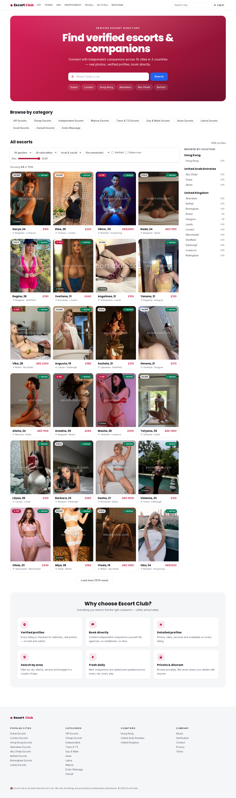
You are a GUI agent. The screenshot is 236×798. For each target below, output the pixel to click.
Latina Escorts (209, 120)
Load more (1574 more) (94, 580)
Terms (179, 751)
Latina (68, 760)
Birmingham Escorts (21, 760)
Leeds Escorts (18, 764)
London (88, 87)
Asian (68, 755)
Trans (48, 4)
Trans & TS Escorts (127, 120)
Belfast (161, 87)
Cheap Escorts (42, 120)
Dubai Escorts (18, 733)
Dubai (74, 87)
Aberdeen (125, 87)
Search (159, 76)
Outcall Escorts (45, 127)
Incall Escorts (21, 127)
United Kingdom (196, 193)
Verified (119, 152)
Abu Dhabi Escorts (20, 751)
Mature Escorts (100, 120)
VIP (39, 4)
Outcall (102, 4)
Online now (134, 152)
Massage (117, 4)
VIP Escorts (20, 120)
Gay (58, 4)
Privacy (180, 746)
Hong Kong (106, 87)
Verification (182, 738)
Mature (69, 764)
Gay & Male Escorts (158, 120)
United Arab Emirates (200, 169)
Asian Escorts (185, 120)
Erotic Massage (71, 127)
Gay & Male (71, 751)
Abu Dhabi (144, 87)
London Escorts (19, 738)
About (179, 733)
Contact (180, 742)
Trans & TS (71, 746)
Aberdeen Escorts (20, 746)
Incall (89, 4)
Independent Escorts (71, 120)
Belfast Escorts (18, 755)
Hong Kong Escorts (21, 742)
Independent (73, 4)
